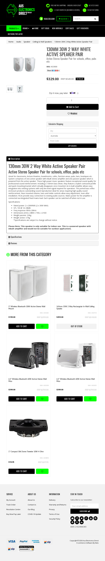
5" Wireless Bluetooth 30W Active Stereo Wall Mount (26, 308)
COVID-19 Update (34, 514)
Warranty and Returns (57, 505)
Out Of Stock (76, 326)
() (64, 18)
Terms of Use (54, 514)
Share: (49, 70)
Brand (25, 28)
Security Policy (54, 519)
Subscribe (84, 511)
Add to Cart (73, 107)
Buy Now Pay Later (13, 514)
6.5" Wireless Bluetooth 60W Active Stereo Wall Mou (27, 380)
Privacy (52, 509)
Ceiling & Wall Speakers (42, 41)
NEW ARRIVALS (57, 28)
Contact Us (32, 505)
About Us (31, 500)
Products (13, 28)
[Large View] (10, 89)
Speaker (27, 41)
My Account (10, 500)
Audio (18, 41)
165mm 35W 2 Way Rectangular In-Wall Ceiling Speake (75, 308)
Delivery (52, 500)
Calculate (73, 145)
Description (15, 158)
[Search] (95, 18)
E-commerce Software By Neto (88, 543)
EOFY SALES (70, 28)
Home (36, 28)
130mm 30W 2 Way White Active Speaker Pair (73, 41)
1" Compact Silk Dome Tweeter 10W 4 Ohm (26, 452)
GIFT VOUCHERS (83, 28)
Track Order (11, 505)
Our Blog (31, 509)
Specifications (16, 236)
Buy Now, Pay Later (15, 34)
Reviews (13, 243)
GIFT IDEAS (45, 28)
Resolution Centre (13, 509)
